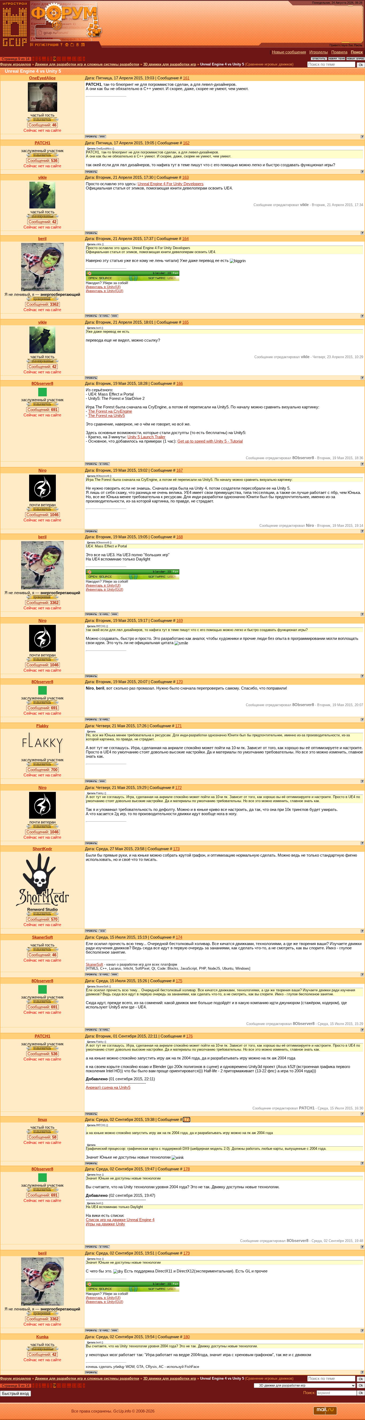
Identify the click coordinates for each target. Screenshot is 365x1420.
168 (179, 537)
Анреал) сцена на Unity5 (108, 1087)
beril (42, 239)
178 (186, 1169)
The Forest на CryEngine (110, 411)
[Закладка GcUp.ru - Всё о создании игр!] (72, 45)
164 (185, 239)
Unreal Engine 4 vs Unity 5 (222, 64)
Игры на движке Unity (105, 1224)
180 (186, 1337)
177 (186, 1119)
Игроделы (318, 52)
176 (189, 1036)
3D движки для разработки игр (169, 64)
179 (186, 1253)
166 (179, 383)
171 (178, 726)
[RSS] (83, 45)
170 (179, 682)
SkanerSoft (42, 937)
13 (74, 59)
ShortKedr (42, 849)
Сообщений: (42, 125)
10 (59, 59)
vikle (42, 177)
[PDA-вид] (77, 45)
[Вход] (61, 45)
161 (186, 78)
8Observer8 (42, 383)
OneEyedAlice (42, 78)
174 (179, 937)
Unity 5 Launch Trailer (146, 437)
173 (176, 849)
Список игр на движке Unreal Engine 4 (120, 1220)
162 (186, 143)
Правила (339, 52)
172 (178, 788)
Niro (42, 470)
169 (179, 620)
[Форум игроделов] (31, 45)
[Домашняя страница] (102, 136)
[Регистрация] (46, 45)
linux (42, 1119)
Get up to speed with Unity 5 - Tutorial (210, 441)
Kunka (42, 1337)
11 (64, 59)
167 (179, 470)
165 (185, 322)
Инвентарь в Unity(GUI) (104, 291)
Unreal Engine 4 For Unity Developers (171, 184)
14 (79, 59)
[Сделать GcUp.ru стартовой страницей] (66, 45)
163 (185, 177)
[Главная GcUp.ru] (15, 45)
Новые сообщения (289, 52)
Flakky (42, 726)
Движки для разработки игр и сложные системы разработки (87, 64)
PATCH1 (42, 143)
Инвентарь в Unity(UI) (103, 287)
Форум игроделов (15, 64)
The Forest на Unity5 (106, 415)
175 (179, 981)
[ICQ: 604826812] (102, 931)
